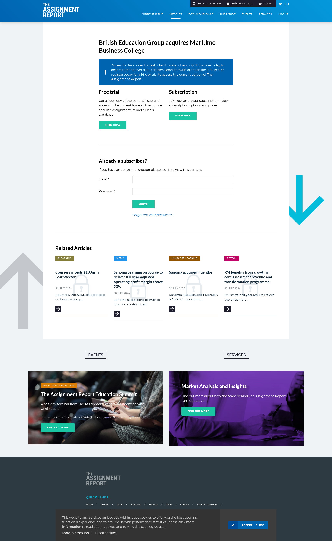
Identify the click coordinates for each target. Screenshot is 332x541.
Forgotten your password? (152, 215)
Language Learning (184, 258)
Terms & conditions (207, 504)
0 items (268, 3)
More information (75, 532)
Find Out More (58, 427)
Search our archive (209, 3)
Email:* (104, 179)
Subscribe (182, 116)
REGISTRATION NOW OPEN (58, 386)
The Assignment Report (61, 10)
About (169, 504)
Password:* (107, 191)
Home (89, 504)
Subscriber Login (242, 3)
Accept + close (253, 525)
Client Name (103, 479)
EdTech (232, 258)
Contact (184, 504)
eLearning (64, 258)
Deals (120, 504)
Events (95, 355)
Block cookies (105, 532)
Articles (104, 504)
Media (120, 258)
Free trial (112, 125)
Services (236, 355)
